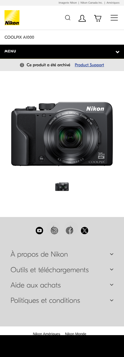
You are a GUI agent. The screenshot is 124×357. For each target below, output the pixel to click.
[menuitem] (46, 334)
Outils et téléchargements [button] (50, 270)
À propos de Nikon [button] (39, 254)
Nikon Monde (75, 334)
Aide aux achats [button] (36, 285)
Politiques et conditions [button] (45, 300)
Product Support (89, 64)
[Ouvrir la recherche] (68, 17)
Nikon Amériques (46, 334)
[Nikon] (13, 17)
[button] (53, 228)
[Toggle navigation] (114, 17)
